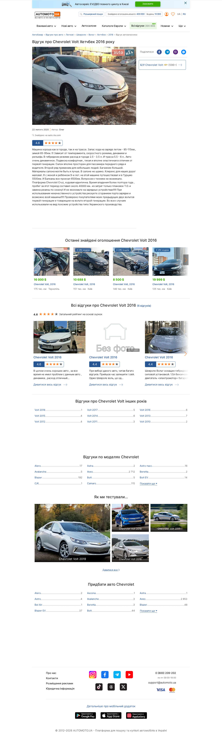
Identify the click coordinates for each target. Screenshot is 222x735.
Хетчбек (101, 34)
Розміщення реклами (59, 683)
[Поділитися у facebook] (159, 52)
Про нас (51, 673)
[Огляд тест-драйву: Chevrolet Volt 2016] (130, 549)
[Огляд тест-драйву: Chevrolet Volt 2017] (169, 518)
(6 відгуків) (144, 305)
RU (184, 14)
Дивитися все (110, 569)
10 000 (158, 14)
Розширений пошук (93, 14)
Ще (181, 25)
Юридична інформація (60, 688)
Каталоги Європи (112, 25)
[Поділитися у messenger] (183, 52)
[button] (186, 259)
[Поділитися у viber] (175, 52)
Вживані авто (45, 25)
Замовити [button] (147, 3)
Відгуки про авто (54, 34)
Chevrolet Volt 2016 (47, 357)
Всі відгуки (143, 25)
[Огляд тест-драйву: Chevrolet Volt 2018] (130, 518)
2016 (110, 34)
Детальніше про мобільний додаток (111, 706)
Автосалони (89, 25)
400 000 (140, 14)
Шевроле (81, 34)
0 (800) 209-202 (165, 673)
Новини (165, 25)
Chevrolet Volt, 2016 (45, 284)
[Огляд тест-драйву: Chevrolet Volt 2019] (72, 534)
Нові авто (67, 25)
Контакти (52, 678)
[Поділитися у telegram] (167, 52)
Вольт (92, 34)
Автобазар (37, 34)
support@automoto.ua (162, 682)
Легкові (70, 34)
